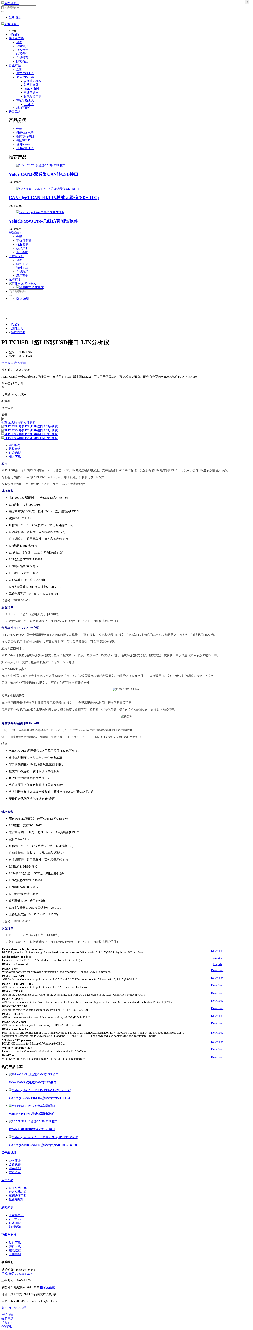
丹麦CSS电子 (25, 132)
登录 (12, 17)
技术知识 (22, 248)
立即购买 (30, 422)
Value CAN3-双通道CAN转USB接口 (44, 174)
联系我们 (22, 53)
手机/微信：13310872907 (17, 1273)
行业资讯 (22, 244)
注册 (18, 17)
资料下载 (22, 267)
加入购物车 (15, 422)
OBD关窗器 (31, 88)
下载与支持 (16, 256)
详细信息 (15, 445)
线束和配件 (23, 107)
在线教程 (22, 271)
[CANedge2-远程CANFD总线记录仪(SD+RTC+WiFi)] (43, 1137)
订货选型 (15, 452)
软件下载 (22, 263)
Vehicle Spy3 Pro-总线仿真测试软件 (43, 221)
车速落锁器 (31, 92)
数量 (4, 414)
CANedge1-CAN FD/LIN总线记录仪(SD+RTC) (54, 197)
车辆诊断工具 (25, 100)
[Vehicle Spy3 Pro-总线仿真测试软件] (40, 212)
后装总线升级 (25, 77)
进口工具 (15, 111)
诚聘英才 (15, 279)
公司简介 (22, 46)
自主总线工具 (25, 73)
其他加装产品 (32, 96)
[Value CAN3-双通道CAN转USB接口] (41, 165)
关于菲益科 (16, 38)
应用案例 (22, 275)
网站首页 (15, 34)
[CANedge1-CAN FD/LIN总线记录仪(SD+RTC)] (47, 188)
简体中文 (37, 287)
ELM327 (29, 104)
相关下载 (15, 456)
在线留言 (22, 57)
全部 (19, 42)
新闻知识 (15, 232)
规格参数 (15, 448)
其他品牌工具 (25, 148)
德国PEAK (23, 140)
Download (217, 950)
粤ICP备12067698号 (14, 1307)
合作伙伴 (22, 49)
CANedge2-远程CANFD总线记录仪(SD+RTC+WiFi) (43, 1145)
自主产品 (15, 65)
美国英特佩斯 (25, 136)
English (217, 964)
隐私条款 (22, 61)
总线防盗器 (31, 84)
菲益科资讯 (23, 240)
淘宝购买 (7, 363)
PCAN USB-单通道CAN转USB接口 (32, 1129)
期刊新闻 (22, 252)
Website (217, 958)
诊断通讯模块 (32, 81)
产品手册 (20, 363)
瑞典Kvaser (23, 144)
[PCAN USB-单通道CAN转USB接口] (33, 1121)
